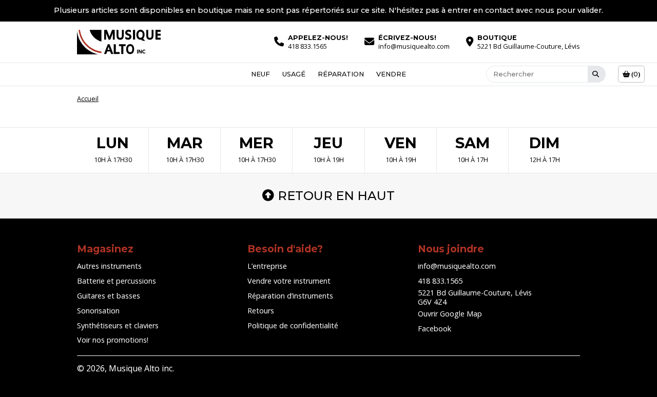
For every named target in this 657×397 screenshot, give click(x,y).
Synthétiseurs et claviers (118, 325)
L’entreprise (267, 266)
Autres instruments (109, 266)
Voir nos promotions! (112, 340)
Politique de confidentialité (292, 325)
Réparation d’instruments (290, 296)
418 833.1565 (440, 281)
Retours (260, 310)
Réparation (341, 74)
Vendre (391, 74)
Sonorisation (98, 310)
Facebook (434, 328)
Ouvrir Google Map (450, 314)
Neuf (260, 74)
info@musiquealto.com (457, 266)
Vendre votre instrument (289, 281)
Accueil (88, 98)
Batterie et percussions (116, 281)
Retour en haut (336, 195)
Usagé (293, 74)
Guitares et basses (108, 296)
